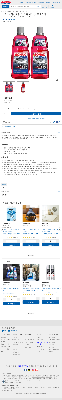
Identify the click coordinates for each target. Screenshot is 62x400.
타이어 (38, 351)
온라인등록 (15, 344)
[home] (6, 2)
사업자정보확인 (53, 378)
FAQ (26, 337)
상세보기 (4, 184)
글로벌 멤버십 (16, 354)
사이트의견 (28, 344)
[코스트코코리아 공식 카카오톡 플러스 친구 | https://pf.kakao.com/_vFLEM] (29, 370)
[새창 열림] (3, 382)
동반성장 (51, 347)
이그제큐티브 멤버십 (18, 342)
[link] (54, 122)
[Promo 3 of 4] (32, 255)
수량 (4, 113)
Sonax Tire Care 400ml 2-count (50, 292)
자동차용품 (18, 11)
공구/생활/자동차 (9, 11)
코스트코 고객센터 (9, 328)
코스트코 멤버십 (18, 334)
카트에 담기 (11, 245)
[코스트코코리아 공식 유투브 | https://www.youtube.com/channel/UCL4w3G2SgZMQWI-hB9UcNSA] (36, 370)
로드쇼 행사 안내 (41, 349)
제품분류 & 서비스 (5, 346)
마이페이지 (15, 347)
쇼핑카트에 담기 (36, 114)
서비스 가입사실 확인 (7, 390)
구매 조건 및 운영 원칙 (54, 339)
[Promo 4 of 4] (33, 255)
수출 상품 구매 (28, 347)
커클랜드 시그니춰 (5, 344)
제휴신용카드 (16, 352)
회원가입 (15, 337)
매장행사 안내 (40, 346)
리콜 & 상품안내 (29, 342)
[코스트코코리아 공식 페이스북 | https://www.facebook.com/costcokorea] (25, 370)
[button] (39, 6)
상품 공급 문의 (53, 337)
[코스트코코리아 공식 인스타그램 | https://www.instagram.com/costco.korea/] (33, 370)
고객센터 (28, 334)
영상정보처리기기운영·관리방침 (38, 366)
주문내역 (15, 349)
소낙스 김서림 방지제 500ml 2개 (31, 288)
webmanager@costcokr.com (22, 378)
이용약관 (13, 366)
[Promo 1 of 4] (28, 255)
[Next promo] (59, 229)
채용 (2, 351)
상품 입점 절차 (53, 342)
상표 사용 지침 (53, 366)
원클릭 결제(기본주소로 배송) (36, 118)
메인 (2, 11)
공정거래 (51, 344)
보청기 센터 (40, 339)
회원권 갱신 (16, 339)
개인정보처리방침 (23, 366)
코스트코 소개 (5, 334)
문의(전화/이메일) (29, 339)
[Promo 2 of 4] (30, 255)
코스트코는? (4, 337)
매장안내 (39, 337)
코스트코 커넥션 (5, 349)
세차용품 (24, 11)
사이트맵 (7, 366)
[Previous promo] (2, 229)
